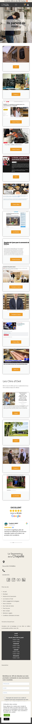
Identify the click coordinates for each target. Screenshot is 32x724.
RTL (16, 177)
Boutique (5, 594)
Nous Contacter (7, 603)
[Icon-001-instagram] (13, 579)
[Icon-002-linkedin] (23, 579)
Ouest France (16, 122)
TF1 (16, 67)
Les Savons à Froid (8, 599)
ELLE (16, 440)
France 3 (16, 94)
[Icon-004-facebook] (8, 579)
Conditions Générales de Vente (11, 615)
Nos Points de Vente (8, 606)
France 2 (16, 468)
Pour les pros (6, 608)
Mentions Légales (7, 613)
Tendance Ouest (16, 287)
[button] (16, 5)
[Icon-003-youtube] (18, 579)
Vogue (16, 413)
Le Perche (16, 232)
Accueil (5, 591)
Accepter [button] (7, 715)
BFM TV (16, 369)
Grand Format (16, 259)
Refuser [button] (6, 719)
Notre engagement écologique (11, 601)
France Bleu (16, 204)
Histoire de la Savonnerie (9, 596)
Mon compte (6, 611)
